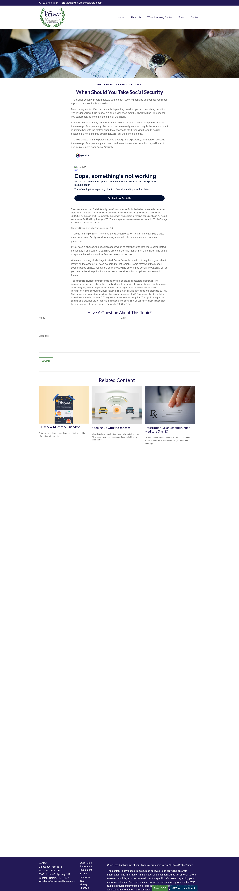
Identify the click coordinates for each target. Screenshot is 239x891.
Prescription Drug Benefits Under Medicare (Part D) (167, 429)
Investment (86, 870)
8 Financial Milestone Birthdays (59, 427)
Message (44, 335)
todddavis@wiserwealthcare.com (84, 2)
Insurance (85, 877)
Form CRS (160, 888)
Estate (83, 873)
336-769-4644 (50, 2)
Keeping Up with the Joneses (111, 428)
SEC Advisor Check (183, 888)
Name (42, 317)
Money (83, 884)
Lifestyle (84, 888)
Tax (82, 880)
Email (124, 317)
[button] (121, 17)
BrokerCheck (185, 865)
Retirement (86, 866)
